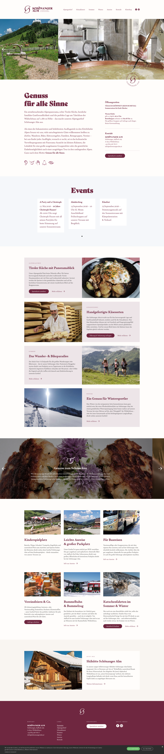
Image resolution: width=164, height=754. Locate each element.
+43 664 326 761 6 (111, 144)
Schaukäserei (80, 9)
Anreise (109, 9)
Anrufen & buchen (112, 626)
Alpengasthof (67, 9)
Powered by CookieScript (10, 752)
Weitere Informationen (31, 749)
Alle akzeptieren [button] (133, 748)
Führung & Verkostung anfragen (100, 335)
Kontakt (118, 9)
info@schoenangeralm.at (113, 146)
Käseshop (128, 9)
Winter (100, 9)
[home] (38, 9)
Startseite (60, 725)
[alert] (82, 749)
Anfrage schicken (33, 622)
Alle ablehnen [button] (147, 748)
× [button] (162, 747)
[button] (4, 49)
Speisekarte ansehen (115, 156)
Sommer (91, 9)
